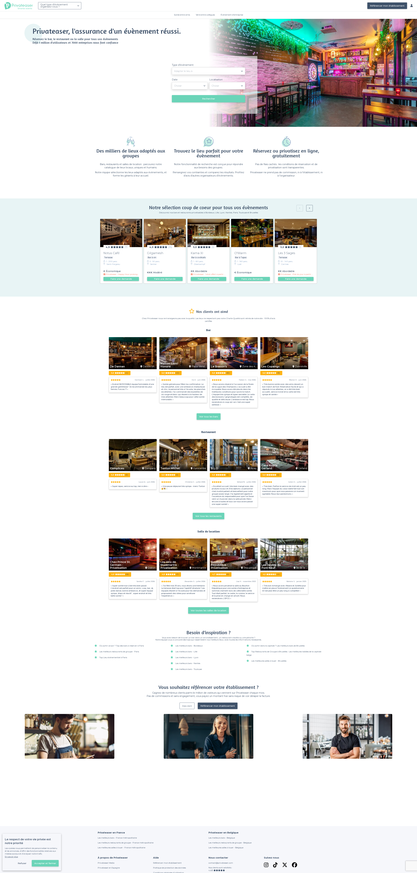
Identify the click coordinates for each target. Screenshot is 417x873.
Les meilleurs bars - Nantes (187, 663)
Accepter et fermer (45, 863)
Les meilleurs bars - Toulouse (188, 669)
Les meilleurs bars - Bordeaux (189, 645)
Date (175, 79)
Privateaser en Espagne (109, 867)
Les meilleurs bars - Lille (186, 651)
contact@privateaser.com (220, 863)
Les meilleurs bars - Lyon (186, 657)
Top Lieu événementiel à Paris (113, 657)
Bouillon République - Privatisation (219, 565)
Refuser (22, 863)
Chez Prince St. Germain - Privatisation (120, 565)
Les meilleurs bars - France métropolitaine (117, 838)
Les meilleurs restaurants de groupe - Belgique (230, 842)
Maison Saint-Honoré (169, 365)
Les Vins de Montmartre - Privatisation (169, 565)
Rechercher (208, 98)
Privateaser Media (106, 863)
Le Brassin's (219, 366)
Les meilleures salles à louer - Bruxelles (268, 661)
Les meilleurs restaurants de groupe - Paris (119, 651)
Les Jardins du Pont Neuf (271, 566)
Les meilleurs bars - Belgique (221, 838)
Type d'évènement (183, 64)
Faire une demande (121, 279)
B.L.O (214, 468)
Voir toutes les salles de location (208, 610)
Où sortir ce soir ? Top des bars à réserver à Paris (121, 645)
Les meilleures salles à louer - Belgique (225, 847)
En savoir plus (11, 856)
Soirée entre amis (182, 15)
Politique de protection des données (169, 867)
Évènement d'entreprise (232, 15)
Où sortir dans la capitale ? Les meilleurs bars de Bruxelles (278, 645)
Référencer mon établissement (387, 5)
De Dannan (117, 366)
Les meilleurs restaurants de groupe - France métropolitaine (125, 842)
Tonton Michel (170, 468)
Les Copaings (270, 366)
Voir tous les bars (208, 416)
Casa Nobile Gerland (269, 467)
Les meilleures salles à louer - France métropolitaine (121, 847)
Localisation (216, 79)
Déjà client (187, 706)
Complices (117, 468)
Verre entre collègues (205, 15)
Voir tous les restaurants (208, 516)
